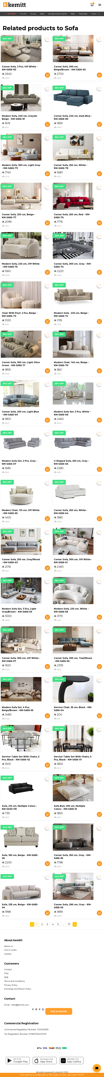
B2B (6, 977)
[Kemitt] (14, 4)
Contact (8, 969)
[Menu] (99, 5)
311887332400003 (37, 1034)
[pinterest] (40, 1009)
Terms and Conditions (14, 981)
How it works (10, 950)
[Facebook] (33, 1009)
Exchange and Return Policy (17, 989)
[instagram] (36, 1009)
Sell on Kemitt (59, 1011)
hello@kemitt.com (20, 1005)
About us (8, 946)
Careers (7, 954)
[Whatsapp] (43, 1009)
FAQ (6, 973)
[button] (25, 59)
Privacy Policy (10, 985)
